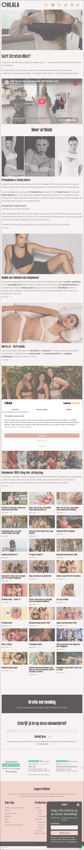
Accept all (42, 435)
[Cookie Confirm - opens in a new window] (71, 403)
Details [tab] (68, 409)
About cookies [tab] (42, 409)
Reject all (42, 446)
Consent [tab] (15, 409)
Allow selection (42, 441)
